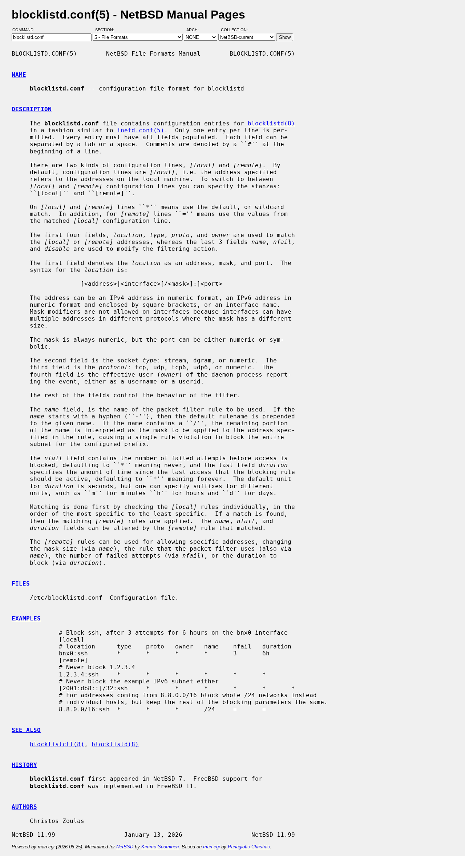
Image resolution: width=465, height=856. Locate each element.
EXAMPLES (26, 618)
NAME (19, 74)
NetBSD (124, 846)
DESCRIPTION (32, 109)
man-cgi (211, 846)
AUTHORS (24, 806)
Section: (106, 30)
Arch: (195, 30)
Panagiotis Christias (249, 846)
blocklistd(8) (271, 123)
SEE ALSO (26, 730)
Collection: (234, 30)
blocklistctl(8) (57, 744)
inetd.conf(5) (140, 130)
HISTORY (24, 764)
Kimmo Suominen (160, 846)
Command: (25, 30)
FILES (21, 583)
